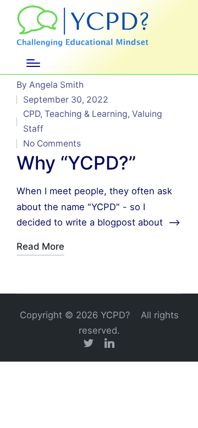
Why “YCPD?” (76, 162)
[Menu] (33, 63)
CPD (31, 114)
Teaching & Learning (86, 114)
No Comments (52, 143)
